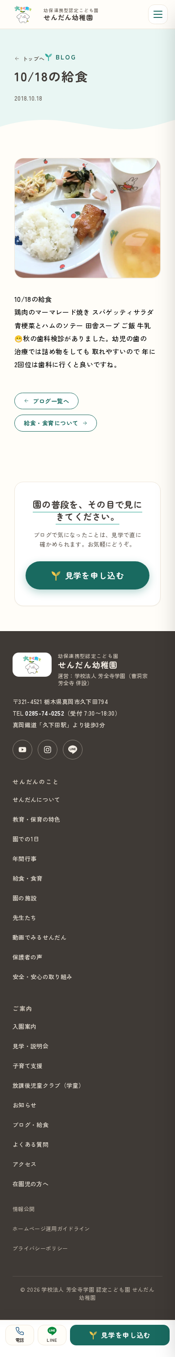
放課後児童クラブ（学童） (48, 1085)
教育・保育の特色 (37, 819)
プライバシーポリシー (40, 1248)
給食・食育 (28, 878)
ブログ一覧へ (51, 401)
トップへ (33, 58)
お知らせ (24, 1105)
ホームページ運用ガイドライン (51, 1228)
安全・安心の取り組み (42, 976)
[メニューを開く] (158, 14)
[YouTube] (22, 749)
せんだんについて (37, 799)
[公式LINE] (73, 749)
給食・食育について (51, 423)
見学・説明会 (30, 1046)
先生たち (24, 917)
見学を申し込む (94, 575)
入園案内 (24, 1026)
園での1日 (26, 839)
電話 (20, 1339)
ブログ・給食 (30, 1124)
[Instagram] (47, 749)
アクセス (24, 1164)
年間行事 (24, 858)
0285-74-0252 (44, 713)
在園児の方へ (30, 1183)
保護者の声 (28, 957)
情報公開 (24, 1209)
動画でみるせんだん (39, 937)
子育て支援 (28, 1065)
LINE (52, 1339)
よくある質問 (30, 1144)
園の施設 (24, 898)
